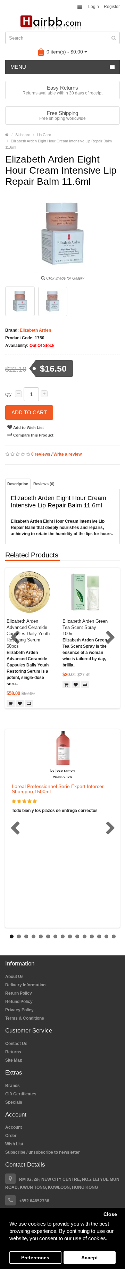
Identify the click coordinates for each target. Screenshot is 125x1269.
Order (11, 1135)
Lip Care (44, 135)
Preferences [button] (35, 1257)
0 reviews (40, 454)
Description (17, 484)
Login (93, 6)
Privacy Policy (19, 1009)
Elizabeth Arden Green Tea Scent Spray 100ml (85, 627)
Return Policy (18, 993)
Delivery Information (25, 984)
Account (13, 1127)
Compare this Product (32, 435)
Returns (13, 1052)
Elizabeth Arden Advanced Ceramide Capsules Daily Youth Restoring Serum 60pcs (28, 634)
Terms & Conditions (24, 1018)
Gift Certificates (20, 1094)
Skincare (22, 135)
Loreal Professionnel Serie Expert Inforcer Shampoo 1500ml (58, 788)
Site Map (13, 1060)
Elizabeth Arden (35, 330)
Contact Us (16, 1043)
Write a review (67, 454)
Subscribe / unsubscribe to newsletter (42, 1152)
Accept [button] (89, 1257)
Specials (13, 1102)
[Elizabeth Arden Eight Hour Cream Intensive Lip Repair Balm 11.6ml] (20, 301)
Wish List (14, 1144)
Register (112, 6)
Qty (8, 394)
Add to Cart (29, 412)
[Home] (7, 135)
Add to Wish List (28, 427)
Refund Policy (19, 1001)
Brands (12, 1085)
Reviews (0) (44, 484)
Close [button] (110, 1214)
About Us (14, 976)
